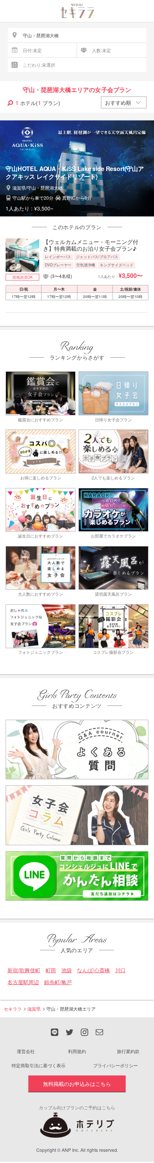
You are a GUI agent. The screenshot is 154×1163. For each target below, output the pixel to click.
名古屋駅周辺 (23, 982)
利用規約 (77, 1051)
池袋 (66, 970)
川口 (120, 970)
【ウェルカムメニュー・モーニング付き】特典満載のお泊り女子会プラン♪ (90, 245)
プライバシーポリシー (115, 1065)
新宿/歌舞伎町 (23, 970)
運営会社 (26, 1051)
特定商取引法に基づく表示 (38, 1065)
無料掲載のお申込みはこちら (77, 1083)
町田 (51, 970)
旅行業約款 (128, 1051)
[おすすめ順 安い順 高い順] (124, 102)
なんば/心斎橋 (93, 970)
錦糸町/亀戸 (58, 982)
